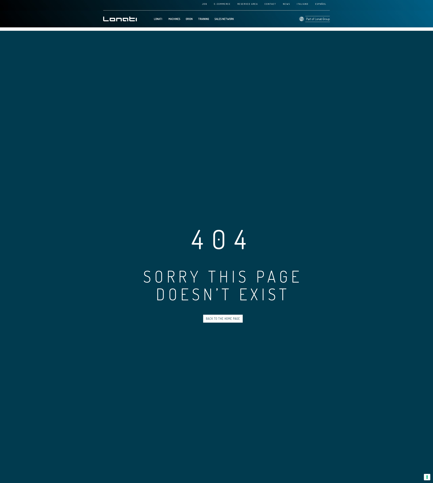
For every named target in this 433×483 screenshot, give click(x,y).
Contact (270, 4)
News (286, 4)
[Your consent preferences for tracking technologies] (427, 477)
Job (204, 4)
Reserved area (247, 4)
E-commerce (222, 4)
